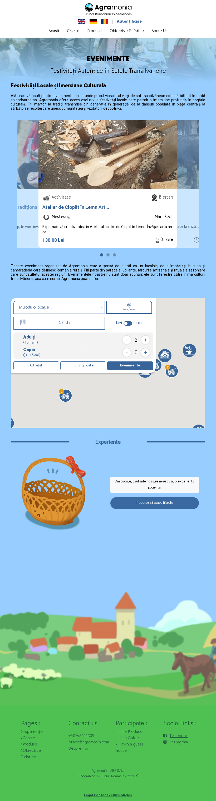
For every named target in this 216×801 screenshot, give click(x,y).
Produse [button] (94, 31)
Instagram (179, 742)
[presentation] (34, 186)
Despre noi (78, 749)
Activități (36, 365)
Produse (30, 745)
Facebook (179, 736)
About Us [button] (160, 31)
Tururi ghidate (83, 365)
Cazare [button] (73, 31)
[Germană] (93, 22)
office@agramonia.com (88, 742)
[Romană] (104, 22)
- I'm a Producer (130, 732)
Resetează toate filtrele (154, 503)
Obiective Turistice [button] (127, 31)
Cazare (29, 738)
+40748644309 (81, 736)
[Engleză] (81, 22)
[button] (101, 254)
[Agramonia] (108, 9)
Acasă (54, 31)
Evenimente (130, 365)
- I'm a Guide (127, 738)
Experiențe (33, 732)
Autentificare (129, 22)
